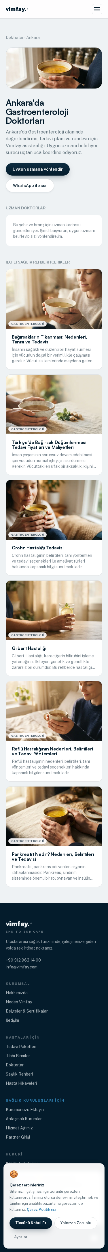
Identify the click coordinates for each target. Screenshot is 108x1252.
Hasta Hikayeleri (21, 1083)
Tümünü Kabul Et (30, 1223)
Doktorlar (15, 37)
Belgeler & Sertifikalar (27, 1011)
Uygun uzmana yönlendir (38, 169)
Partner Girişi (18, 1137)
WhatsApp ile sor (30, 185)
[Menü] (97, 9)
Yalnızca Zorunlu (75, 1223)
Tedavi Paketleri (21, 1046)
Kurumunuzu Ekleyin (25, 1109)
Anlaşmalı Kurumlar (24, 1119)
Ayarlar (21, 1237)
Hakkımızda (17, 992)
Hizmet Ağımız (19, 1128)
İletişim (12, 1020)
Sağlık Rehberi (19, 1074)
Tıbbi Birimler (18, 1056)
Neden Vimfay (19, 1002)
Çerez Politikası (41, 1209)
